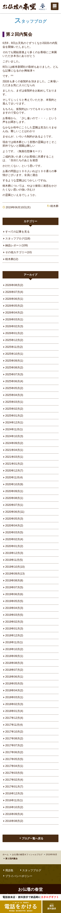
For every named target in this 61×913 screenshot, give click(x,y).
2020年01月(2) (14, 546)
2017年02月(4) (14, 779)
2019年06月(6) (14, 594)
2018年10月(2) (14, 649)
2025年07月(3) (14, 374)
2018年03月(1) (14, 697)
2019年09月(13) (15, 573)
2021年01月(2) (14, 463)
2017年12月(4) (14, 717)
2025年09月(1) (14, 360)
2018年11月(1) (14, 642)
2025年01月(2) (14, 415)
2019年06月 (51, 854)
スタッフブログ (30, 21)
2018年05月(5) (14, 683)
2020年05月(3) (14, 518)
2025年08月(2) (14, 367)
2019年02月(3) (14, 621)
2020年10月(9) (14, 484)
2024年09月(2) (14, 443)
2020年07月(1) (14, 504)
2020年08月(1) (14, 498)
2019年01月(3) (14, 628)
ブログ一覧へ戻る (32, 838)
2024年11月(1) (14, 429)
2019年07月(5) (14, 587)
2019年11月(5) (14, 559)
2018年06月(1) (14, 676)
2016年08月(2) (14, 821)
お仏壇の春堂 (25, 7)
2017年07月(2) (14, 745)
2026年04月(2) (14, 312)
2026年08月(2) (14, 285)
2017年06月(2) (14, 752)
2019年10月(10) (15, 566)
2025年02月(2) (14, 408)
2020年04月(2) (14, 525)
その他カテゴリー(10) (18, 252)
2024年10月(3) (14, 436)
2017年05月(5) (14, 759)
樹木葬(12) (11, 259)
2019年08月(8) (14, 580)
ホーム (6, 854)
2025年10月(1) (14, 353)
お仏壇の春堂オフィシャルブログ (27, 854)
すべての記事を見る (17, 231)
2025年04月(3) (14, 395)
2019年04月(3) (14, 608)
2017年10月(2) (14, 731)
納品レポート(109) (16, 245)
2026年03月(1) (14, 319)
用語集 (9, 870)
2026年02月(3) (14, 326)
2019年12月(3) (14, 553)
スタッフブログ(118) (17, 238)
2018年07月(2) (14, 669)
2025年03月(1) (14, 401)
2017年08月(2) (14, 738)
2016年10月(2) (14, 807)
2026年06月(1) (14, 298)
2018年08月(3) (14, 663)
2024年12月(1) (14, 422)
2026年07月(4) (14, 292)
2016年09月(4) (14, 814)
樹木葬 (54, 206)
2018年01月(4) (14, 711)
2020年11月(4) (14, 477)
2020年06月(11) (14, 511)
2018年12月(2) (14, 635)
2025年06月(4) (14, 381)
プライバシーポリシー (18, 876)
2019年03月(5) (14, 614)
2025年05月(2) (14, 388)
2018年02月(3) (14, 704)
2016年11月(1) (14, 800)
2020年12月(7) (14, 470)
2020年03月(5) (14, 532)
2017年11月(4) (14, 724)
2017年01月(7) (14, 786)
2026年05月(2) (14, 305)
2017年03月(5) (14, 772)
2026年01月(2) (14, 333)
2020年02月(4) (14, 539)
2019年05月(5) (14, 601)
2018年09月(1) (14, 656)
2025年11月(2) (14, 346)
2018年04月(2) (14, 690)
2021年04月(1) (14, 450)
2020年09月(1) (14, 491)
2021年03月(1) (14, 456)
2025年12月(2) (14, 340)
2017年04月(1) (14, 766)
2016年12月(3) (14, 793)
